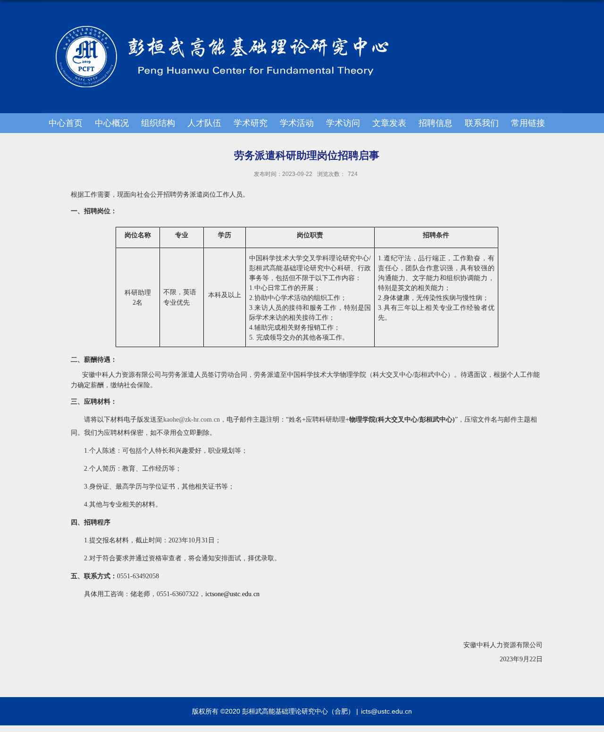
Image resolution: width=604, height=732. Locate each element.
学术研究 (251, 123)
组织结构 (158, 123)
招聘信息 (436, 123)
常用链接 (528, 123)
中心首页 (66, 123)
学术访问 (343, 123)
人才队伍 (204, 123)
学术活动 (297, 123)
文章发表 (389, 123)
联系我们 (482, 123)
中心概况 (112, 123)
